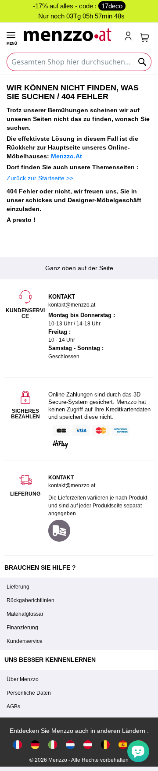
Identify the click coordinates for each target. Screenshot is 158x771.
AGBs (13, 706)
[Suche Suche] (142, 62)
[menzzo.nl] (70, 744)
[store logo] (70, 33)
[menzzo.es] (123, 744)
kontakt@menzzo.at (71, 485)
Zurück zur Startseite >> (40, 178)
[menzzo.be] (105, 744)
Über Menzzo (23, 679)
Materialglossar (25, 614)
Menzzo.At (66, 156)
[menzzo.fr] (17, 744)
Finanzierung (22, 628)
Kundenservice (25, 641)
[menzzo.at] (88, 744)
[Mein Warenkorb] (144, 37)
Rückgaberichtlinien (30, 600)
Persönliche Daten (29, 693)
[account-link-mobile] (130, 37)
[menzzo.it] (53, 744)
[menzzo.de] (35, 744)
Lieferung (18, 587)
